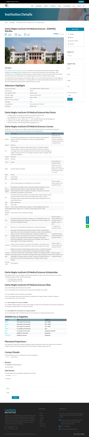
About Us (42, 415)
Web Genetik (33, 434)
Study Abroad (66, 6)
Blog (74, 6)
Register (81, 1)
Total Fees (10, 34)
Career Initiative (8, 434)
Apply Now (75, 29)
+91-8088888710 (67, 426)
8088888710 (8, 357)
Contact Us (42, 423)
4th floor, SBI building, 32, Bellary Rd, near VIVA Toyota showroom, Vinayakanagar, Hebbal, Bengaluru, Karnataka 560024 (71, 421)
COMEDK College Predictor (12, 1)
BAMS (59, 6)
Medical (46, 6)
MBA (32, 6)
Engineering (39, 6)
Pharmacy (53, 6)
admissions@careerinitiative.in (70, 429)
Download (69, 55)
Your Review (8, 378)
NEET (31, 99)
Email (8, 392)
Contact (79, 6)
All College (12, 22)
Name (8, 388)
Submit (15, 397)
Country (28, 34)
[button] (83, 6)
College (41, 419)
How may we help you (72, 92)
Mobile (69, 80)
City (18, 34)
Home (6, 22)
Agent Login (42, 426)
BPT (53, 226)
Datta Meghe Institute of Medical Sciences (15, 70)
